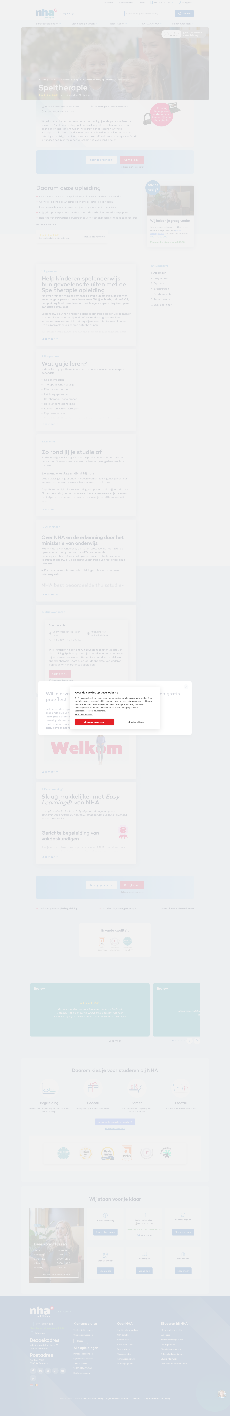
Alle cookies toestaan (94, 722)
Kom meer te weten (84, 714)
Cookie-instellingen (135, 722)
